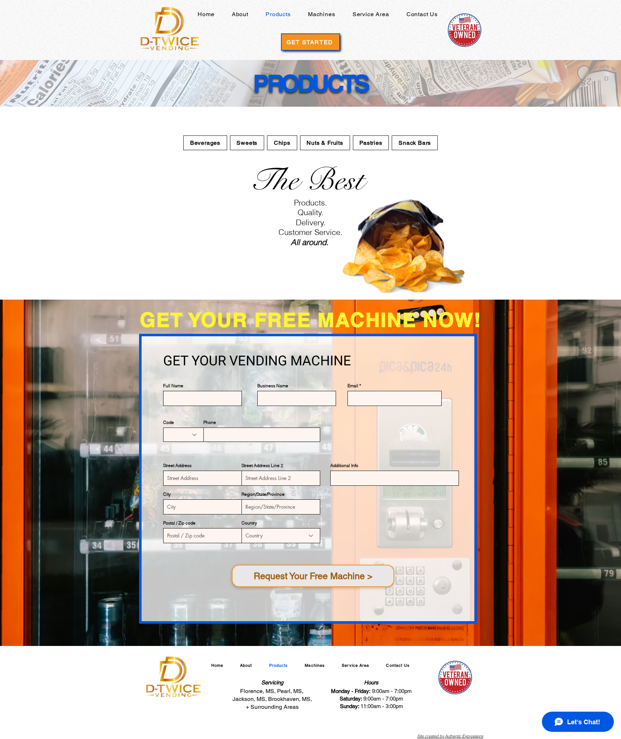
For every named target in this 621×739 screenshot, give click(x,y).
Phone (209, 422)
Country (249, 523)
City (167, 494)
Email (353, 386)
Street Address (177, 465)
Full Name (173, 386)
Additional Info (344, 465)
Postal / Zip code (179, 523)
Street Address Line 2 (262, 465)
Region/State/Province (263, 494)
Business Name (272, 386)
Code (168, 422)
